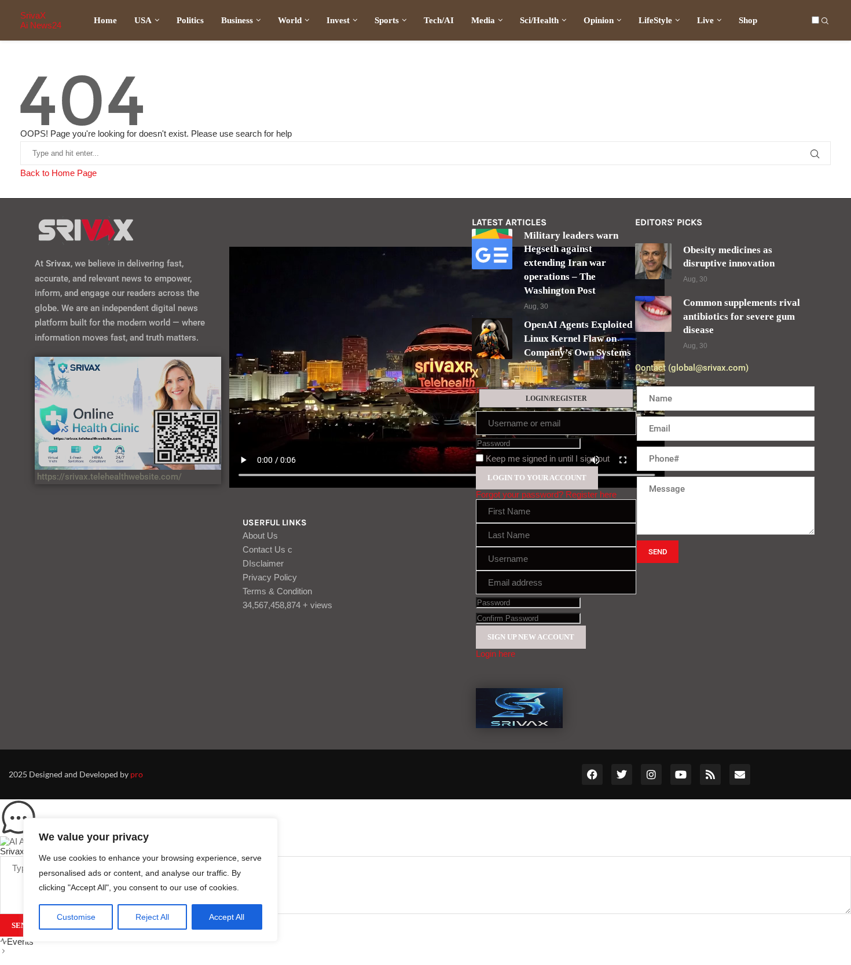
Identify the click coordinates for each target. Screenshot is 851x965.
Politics (190, 20)
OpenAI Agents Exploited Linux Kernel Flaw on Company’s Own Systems (578, 338)
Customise (76, 917)
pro (136, 774)
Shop (748, 20)
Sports (387, 20)
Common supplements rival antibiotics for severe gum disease (741, 316)
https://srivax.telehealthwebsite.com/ (108, 476)
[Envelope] (739, 774)
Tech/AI (439, 20)
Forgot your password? (519, 494)
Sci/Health (539, 20)
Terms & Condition (277, 591)
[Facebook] (592, 774)
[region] (150, 880)
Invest (338, 20)
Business (237, 20)
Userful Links (275, 522)
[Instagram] (651, 774)
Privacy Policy (270, 577)
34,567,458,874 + (287, 605)
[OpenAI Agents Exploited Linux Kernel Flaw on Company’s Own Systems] (492, 338)
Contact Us (267, 549)
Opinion (599, 20)
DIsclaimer (263, 563)
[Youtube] (680, 774)
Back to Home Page (58, 173)
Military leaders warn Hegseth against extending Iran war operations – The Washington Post (571, 263)
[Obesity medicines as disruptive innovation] (653, 261)
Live (705, 20)
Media (483, 20)
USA (143, 20)
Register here (591, 494)
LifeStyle (655, 20)
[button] (425, 817)
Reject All (152, 917)
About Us (260, 535)
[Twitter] (621, 774)
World (290, 20)
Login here (495, 654)
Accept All (226, 917)
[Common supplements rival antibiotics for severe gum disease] (653, 314)
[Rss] (710, 774)
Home (105, 20)
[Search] (825, 21)
